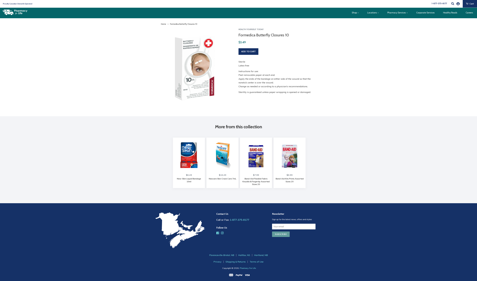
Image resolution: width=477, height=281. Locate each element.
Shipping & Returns (236, 262)
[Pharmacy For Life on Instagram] (222, 233)
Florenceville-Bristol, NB (221, 255)
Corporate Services (425, 12)
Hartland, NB (261, 255)
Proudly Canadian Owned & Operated (17, 4)
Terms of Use (256, 262)
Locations (372, 12)
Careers (469, 12)
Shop (354, 12)
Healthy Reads (450, 12)
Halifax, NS (244, 255)
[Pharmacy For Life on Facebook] (217, 233)
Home (163, 24)
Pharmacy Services (396, 12)
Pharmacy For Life (248, 268)
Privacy (217, 262)
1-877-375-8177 (439, 3)
